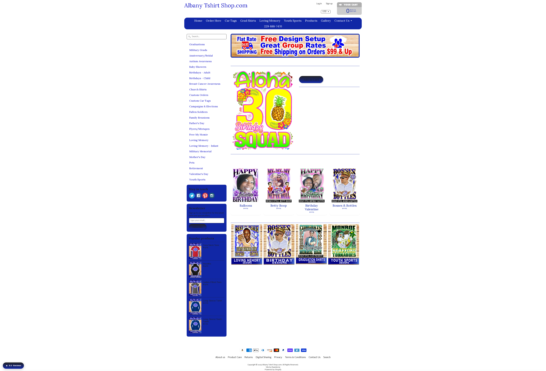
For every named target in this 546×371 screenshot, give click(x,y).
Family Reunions (199, 117)
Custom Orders (198, 95)
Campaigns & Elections (203, 106)
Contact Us (341, 20)
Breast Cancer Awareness (204, 83)
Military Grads (198, 50)
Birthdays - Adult (199, 72)
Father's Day (196, 123)
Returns (249, 357)
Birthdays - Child (199, 78)
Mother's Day (197, 157)
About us (220, 357)
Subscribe (197, 226)
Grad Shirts (248, 20)
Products (311, 20)
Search (327, 357)
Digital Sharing (263, 357)
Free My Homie (198, 134)
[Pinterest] (205, 195)
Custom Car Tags (200, 100)
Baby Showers (197, 66)
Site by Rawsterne (273, 367)
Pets (192, 162)
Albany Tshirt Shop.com (215, 5)
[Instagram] (212, 195)
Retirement (196, 168)
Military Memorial (200, 151)
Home (198, 20)
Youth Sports (293, 20)
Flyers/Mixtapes (199, 128)
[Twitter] (192, 196)
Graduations (197, 44)
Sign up (329, 4)
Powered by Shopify (273, 370)
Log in (319, 4)
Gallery (326, 20)
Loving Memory (269, 20)
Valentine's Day (198, 174)
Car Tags (231, 20)
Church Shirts (198, 89)
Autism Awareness (200, 61)
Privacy (278, 357)
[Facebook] (198, 195)
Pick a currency (325, 9)
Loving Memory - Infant (203, 145)
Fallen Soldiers (198, 112)
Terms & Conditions (295, 357)
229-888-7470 (273, 26)
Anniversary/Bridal (201, 55)
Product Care (235, 357)
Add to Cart (311, 80)
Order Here (213, 20)
